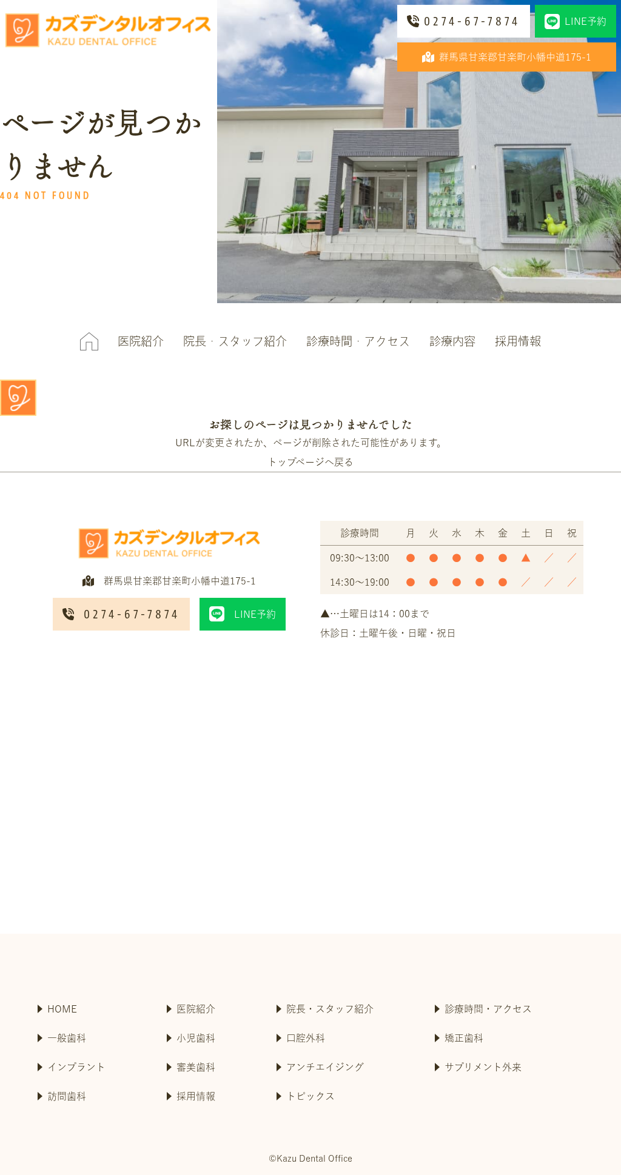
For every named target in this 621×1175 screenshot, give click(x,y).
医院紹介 (141, 341)
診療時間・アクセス (358, 341)
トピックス (310, 1096)
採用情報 (518, 341)
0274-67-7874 (472, 21)
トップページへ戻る (310, 462)
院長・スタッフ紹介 (235, 341)
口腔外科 (305, 1038)
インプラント (76, 1067)
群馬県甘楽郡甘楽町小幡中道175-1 (515, 57)
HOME (62, 1009)
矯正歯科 (464, 1038)
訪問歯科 (66, 1096)
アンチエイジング (325, 1067)
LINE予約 (585, 21)
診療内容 (452, 341)
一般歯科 (66, 1038)
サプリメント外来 (483, 1067)
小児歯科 (195, 1038)
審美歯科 (195, 1067)
